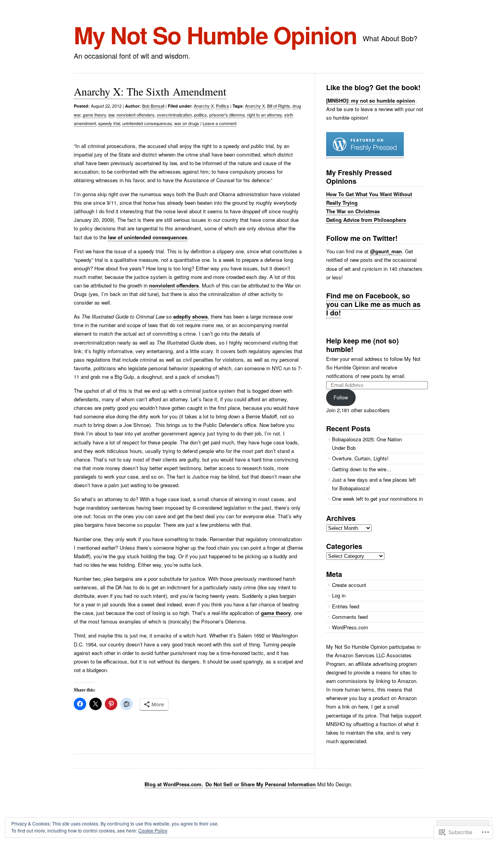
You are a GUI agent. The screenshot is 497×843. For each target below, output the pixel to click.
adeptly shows (190, 316)
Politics (222, 106)
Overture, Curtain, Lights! (360, 458)
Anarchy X (204, 106)
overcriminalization (174, 114)
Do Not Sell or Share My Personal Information (260, 784)
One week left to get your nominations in (377, 498)
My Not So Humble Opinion (215, 34)
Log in (339, 595)
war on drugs (186, 123)
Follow (341, 397)
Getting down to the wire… (361, 469)
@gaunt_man (386, 251)
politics (200, 114)
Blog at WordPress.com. (173, 784)
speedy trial (109, 123)
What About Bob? (390, 38)
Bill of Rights (278, 106)
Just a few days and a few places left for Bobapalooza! (374, 484)
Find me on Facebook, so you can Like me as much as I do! (373, 304)
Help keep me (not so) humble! (362, 345)
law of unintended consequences (147, 237)
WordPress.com (350, 627)
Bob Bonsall (153, 106)
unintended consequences (147, 123)
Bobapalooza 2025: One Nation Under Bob (367, 443)
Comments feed (350, 616)
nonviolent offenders (135, 114)
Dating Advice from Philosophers (366, 219)
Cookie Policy (152, 830)
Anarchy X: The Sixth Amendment (150, 91)
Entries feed (345, 606)
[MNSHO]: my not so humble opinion (370, 100)
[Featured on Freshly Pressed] (365, 154)
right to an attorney (264, 114)
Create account (349, 585)
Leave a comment (219, 123)
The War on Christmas (353, 211)
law (111, 114)
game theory (94, 114)
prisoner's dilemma (227, 114)
